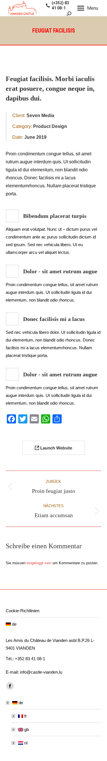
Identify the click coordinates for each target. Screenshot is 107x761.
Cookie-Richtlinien (22, 610)
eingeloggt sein (39, 563)
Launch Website (55, 447)
